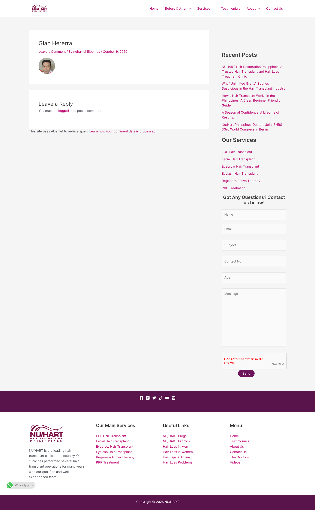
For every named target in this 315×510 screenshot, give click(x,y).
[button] (189, 8)
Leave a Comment (52, 52)
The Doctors (239, 457)
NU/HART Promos (176, 441)
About (251, 8)
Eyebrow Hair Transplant (240, 166)
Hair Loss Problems (177, 462)
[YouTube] (167, 398)
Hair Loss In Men (175, 446)
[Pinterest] (174, 398)
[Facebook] (141, 398)
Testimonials (230, 8)
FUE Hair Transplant (237, 152)
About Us (237, 446)
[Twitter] (154, 398)
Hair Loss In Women (178, 452)
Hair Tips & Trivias (176, 457)
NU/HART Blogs (175, 436)
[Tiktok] (161, 398)
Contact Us (274, 8)
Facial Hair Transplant (238, 159)
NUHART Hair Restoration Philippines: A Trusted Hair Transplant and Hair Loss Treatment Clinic (252, 71)
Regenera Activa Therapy (241, 181)
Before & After (176, 8)
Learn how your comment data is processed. (122, 131)
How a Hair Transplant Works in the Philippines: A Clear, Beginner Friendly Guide (251, 100)
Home (154, 8)
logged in (65, 111)
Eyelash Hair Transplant (240, 173)
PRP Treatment (233, 188)
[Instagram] (148, 398)
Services (203, 8)
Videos (235, 462)
